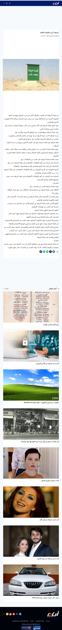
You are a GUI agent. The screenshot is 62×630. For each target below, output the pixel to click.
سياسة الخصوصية (40, 621)
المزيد (6, 288)
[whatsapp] (40, 251)
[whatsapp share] (47, 251)
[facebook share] (53, 251)
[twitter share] (50, 251)
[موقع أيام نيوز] (54, 3)
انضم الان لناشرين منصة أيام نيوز (20, 621)
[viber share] (44, 251)
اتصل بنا (32, 621)
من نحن (48, 621)
